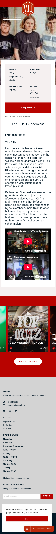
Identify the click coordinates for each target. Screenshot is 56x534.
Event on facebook (15, 135)
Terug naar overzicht (12, 18)
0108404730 (12, 402)
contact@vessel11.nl (16, 405)
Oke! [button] (27, 519)
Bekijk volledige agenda (17, 117)
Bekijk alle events (28, 361)
